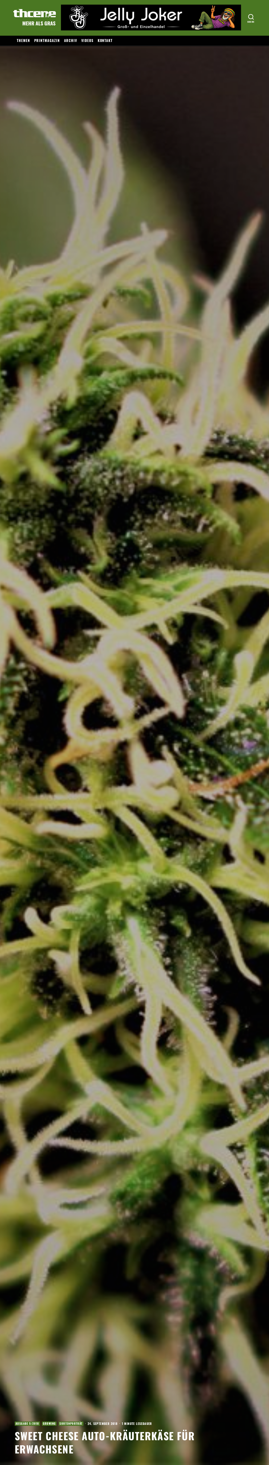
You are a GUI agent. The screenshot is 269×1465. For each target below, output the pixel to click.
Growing (49, 1424)
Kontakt (105, 40)
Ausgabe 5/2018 (27, 1424)
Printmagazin (47, 40)
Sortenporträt (70, 1424)
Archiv (70, 40)
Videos (87, 40)
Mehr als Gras (38, 23)
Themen (23, 40)
